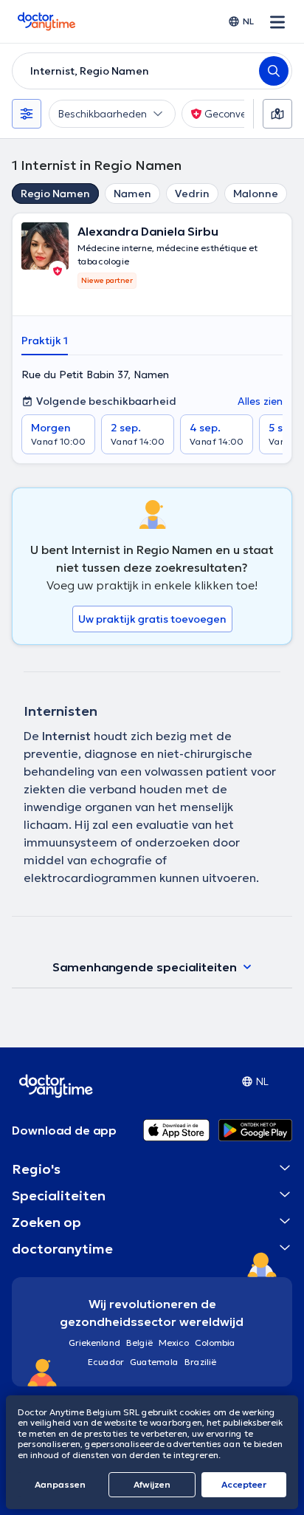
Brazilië (200, 1361)
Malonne (255, 193)
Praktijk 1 (44, 340)
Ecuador (106, 1361)
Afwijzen (152, 1484)
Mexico (174, 1342)
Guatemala (154, 1361)
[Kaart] (277, 114)
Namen (132, 193)
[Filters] (26, 114)
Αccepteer (243, 1484)
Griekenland (94, 1342)
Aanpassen (60, 1484)
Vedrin (192, 193)
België (139, 1342)
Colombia (215, 1342)
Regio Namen (55, 193)
